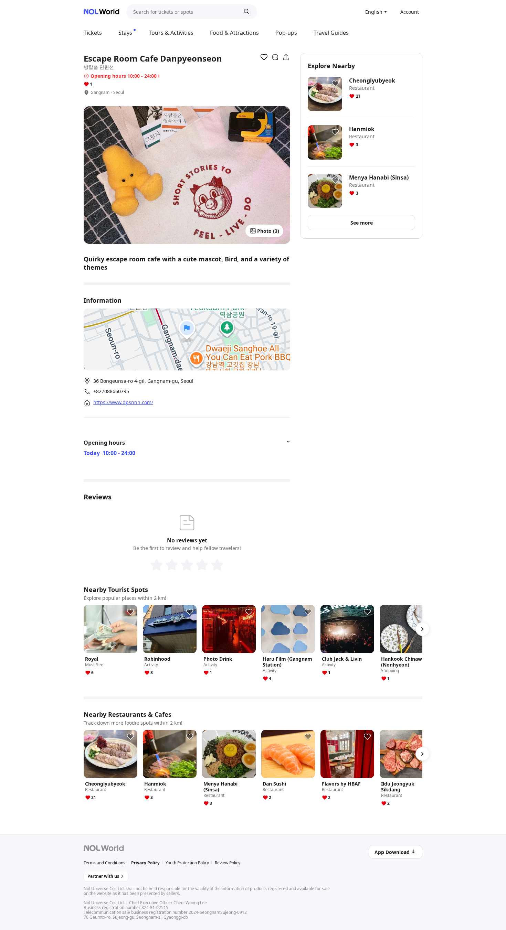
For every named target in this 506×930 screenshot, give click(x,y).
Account (409, 12)
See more (361, 222)
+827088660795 (111, 391)
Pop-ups (286, 32)
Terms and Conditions (104, 863)
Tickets (93, 32)
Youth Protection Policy (187, 863)
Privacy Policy (145, 863)
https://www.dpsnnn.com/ (123, 402)
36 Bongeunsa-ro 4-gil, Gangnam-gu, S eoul (143, 381)
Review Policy (227, 863)
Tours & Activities (171, 32)
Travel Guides (331, 32)
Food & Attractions (234, 32)
